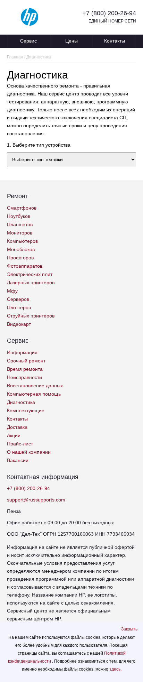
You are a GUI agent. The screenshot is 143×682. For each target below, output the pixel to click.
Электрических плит (29, 274)
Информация (22, 352)
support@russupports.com (36, 500)
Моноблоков (21, 249)
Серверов (18, 299)
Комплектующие (25, 410)
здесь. (115, 669)
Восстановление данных (35, 385)
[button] (129, 629)
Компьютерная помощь (34, 394)
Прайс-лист (20, 443)
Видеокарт (19, 324)
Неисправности (24, 377)
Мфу (12, 291)
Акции (13, 435)
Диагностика (21, 402)
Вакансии (17, 460)
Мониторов (19, 233)
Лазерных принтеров (30, 282)
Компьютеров (22, 241)
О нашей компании (29, 452)
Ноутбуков (18, 216)
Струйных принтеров (30, 316)
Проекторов (20, 257)
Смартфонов (21, 208)
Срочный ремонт (26, 360)
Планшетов (20, 224)
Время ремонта (25, 369)
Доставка (17, 427)
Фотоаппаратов (24, 266)
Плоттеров (19, 307)
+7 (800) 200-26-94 (109, 13)
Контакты (114, 41)
